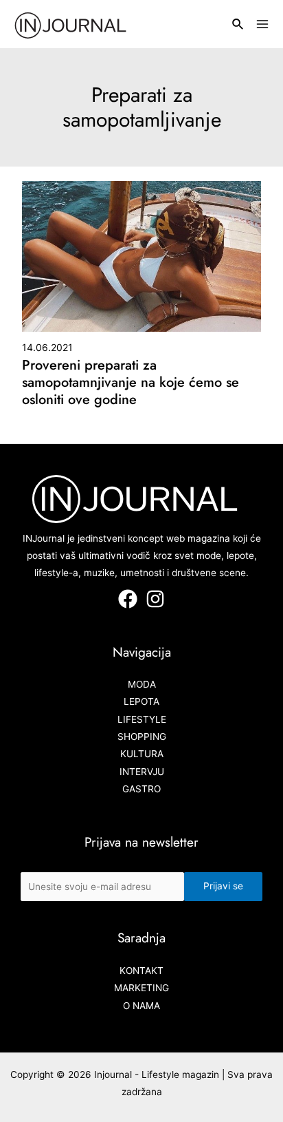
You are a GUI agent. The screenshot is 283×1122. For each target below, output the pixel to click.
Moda (142, 684)
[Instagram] (155, 598)
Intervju (142, 771)
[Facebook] (127, 598)
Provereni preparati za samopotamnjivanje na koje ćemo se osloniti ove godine (130, 382)
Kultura (141, 753)
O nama (141, 1005)
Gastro (141, 788)
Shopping (141, 736)
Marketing (141, 987)
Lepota (141, 701)
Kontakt (141, 970)
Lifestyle (141, 719)
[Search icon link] (238, 26)
